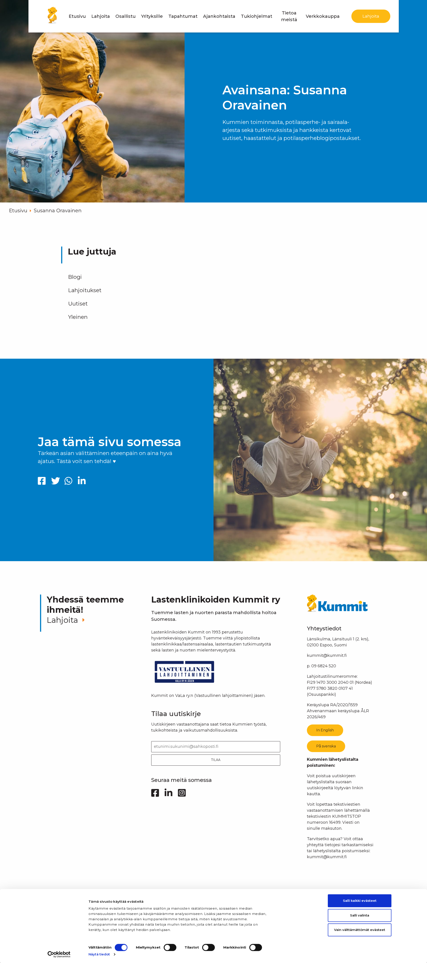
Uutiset (78, 303)
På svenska (326, 746)
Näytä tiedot (99, 954)
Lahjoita (100, 16)
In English (325, 730)
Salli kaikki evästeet (360, 900)
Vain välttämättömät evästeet (359, 930)
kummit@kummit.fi (327, 655)
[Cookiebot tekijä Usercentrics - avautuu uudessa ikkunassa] (59, 954)
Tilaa (215, 760)
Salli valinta (359, 915)
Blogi (75, 277)
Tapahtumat (182, 16)
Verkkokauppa (323, 16)
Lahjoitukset (84, 290)
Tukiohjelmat (256, 16)
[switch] (170, 947)
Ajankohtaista (219, 16)
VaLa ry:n (184, 695)
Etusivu (77, 16)
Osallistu (125, 16)
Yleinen (78, 317)
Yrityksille (152, 16)
